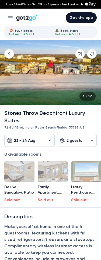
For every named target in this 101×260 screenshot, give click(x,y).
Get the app (81, 17)
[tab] (28, 32)
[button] (9, 54)
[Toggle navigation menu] (10, 18)
